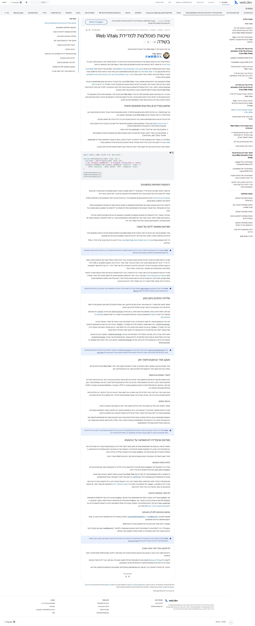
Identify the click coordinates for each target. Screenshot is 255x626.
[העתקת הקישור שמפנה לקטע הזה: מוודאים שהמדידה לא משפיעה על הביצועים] (123, 440)
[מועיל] (89, 30)
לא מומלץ (153, 315)
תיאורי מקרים (160, 2)
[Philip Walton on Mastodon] (152, 57)
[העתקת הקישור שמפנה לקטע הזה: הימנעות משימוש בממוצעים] (139, 185)
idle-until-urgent (133, 541)
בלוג (169, 2)
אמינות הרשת (89, 13)
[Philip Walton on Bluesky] (149, 57)
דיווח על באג (159, 603)
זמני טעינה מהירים (233, 13)
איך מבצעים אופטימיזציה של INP (110, 13)
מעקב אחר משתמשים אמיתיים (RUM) (129, 69)
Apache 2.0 (107, 585)
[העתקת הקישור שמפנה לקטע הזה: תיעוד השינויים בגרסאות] (147, 375)
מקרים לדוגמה (104, 610)
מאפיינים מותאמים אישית (155, 276)
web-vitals (166, 142)
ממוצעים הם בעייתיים (162, 198)
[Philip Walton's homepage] (146, 57)
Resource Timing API (156, 560)
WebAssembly (18, 13)
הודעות (127, 13)
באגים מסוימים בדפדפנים (157, 350)
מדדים (102, 84)
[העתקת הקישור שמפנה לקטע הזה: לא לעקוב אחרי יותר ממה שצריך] (140, 548)
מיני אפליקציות (56, 13)
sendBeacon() (153, 517)
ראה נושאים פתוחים (157, 606)
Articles (249, 8)
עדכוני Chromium (103, 606)
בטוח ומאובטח (33, 13)
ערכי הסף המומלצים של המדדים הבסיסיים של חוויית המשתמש (109, 75)
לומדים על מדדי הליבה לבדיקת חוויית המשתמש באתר (204, 13)
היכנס (4, 2)
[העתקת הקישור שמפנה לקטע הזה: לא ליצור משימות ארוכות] (146, 493)
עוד (7, 13)
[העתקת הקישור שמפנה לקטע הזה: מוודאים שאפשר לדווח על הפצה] (135, 227)
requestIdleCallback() (136, 517)
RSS (53, 613)
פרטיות (218, 622)
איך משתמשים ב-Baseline (184, 2)
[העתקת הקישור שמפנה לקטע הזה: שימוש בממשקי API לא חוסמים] (140, 512)
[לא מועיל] (86, 30)
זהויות (179, 13)
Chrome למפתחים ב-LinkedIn (45, 610)
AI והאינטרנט (248, 13)
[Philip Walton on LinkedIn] (155, 57)
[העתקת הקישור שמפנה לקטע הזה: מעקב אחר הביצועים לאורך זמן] (136, 360)
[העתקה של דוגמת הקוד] (173, 152)
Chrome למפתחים (103, 603)
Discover (211, 2)
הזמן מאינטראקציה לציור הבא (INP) (157, 506)
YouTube (52, 606)
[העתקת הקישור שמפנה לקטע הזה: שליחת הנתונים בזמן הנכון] (141, 298)
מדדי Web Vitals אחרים (147, 72)
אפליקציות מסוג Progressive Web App (159, 13)
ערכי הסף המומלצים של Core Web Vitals (136, 240)
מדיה (44, 13)
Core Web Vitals (91, 69)
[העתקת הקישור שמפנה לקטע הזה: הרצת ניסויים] (157, 401)
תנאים (224, 622)
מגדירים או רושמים (159, 124)
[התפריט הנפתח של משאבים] (219, 2)
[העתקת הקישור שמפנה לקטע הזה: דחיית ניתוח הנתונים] (150, 462)
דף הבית (167, 30)
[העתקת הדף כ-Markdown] (148, 42)
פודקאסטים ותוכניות (103, 613)
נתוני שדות (166, 65)
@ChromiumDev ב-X (48, 603)
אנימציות (69, 13)
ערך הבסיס (200, 2)
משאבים (224, 2)
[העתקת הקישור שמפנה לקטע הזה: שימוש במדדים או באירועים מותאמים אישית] (122, 106)
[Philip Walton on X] (160, 57)
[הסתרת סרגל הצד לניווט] (231, 622)
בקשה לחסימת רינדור (120, 484)
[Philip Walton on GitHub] (158, 57)
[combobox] (40, 2)
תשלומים (138, 13)
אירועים (94, 84)
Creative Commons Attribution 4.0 (136, 585)
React (78, 13)
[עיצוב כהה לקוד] (170, 152)
